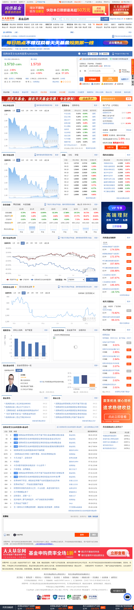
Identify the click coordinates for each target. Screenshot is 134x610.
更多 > (96, 105)
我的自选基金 (108, 155)
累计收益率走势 (9, 238)
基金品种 (23, 19)
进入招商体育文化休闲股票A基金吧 (69, 427)
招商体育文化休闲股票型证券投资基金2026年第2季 (37, 477)
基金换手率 (71, 330)
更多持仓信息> (91, 148)
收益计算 (56, 27)
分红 (32, 27)
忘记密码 (30, 2)
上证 (16, 32)
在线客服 (105, 577)
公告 (36, 27)
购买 (128, 247)
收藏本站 (5, 2)
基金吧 (85, 27)
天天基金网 (5, 36)
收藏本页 (128, 19)
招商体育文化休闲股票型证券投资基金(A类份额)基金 (37, 443)
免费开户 (22, 2)
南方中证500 (108, 173)
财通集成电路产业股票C (110, 254)
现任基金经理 (8, 366)
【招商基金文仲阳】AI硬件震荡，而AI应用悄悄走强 (35, 454)
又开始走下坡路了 (21, 503)
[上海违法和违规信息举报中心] (74, 597)
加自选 (94, 54)
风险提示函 (86, 577)
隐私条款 (75, 577)
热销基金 (121, 27)
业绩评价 (82, 330)
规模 (27, 79)
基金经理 (25, 92)
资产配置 (28, 330)
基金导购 (107, 27)
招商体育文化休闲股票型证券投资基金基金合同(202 (37, 439)
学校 (84, 24)
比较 (61, 24)
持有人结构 (99, 92)
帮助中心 (107, 2)
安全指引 (57, 577)
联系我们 (47, 577)
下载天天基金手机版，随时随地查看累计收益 (76, 238)
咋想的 (16, 462)
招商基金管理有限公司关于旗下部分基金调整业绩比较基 (39, 435)
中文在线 (67, 114)
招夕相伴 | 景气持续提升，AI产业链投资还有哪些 (34, 499)
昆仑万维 (67, 117)
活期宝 (106, 24)
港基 (36, 24)
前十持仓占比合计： (71, 145)
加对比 (105, 54)
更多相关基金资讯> (39, 421)
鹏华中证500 (108, 176)
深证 (72, 32)
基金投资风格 (58, 330)
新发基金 (20, 27)
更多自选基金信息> (123, 198)
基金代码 (113, 19)
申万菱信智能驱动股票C (110, 268)
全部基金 (14, 36)
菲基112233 (73, 481)
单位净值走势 (8, 105)
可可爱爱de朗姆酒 (75, 507)
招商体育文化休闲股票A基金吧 (15, 427)
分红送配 (62, 92)
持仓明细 (71, 92)
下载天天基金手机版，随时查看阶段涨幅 (61, 204)
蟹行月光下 (73, 469)
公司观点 (115, 105)
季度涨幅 (17, 204)
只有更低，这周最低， (23, 469)
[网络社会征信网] (59, 597)
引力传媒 (67, 139)
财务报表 (118, 92)
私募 (41, 27)
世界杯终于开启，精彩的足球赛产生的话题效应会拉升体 (37, 480)
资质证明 (29, 577)
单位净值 (7, 59)
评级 (40, 24)
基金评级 (55, 82)
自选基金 (99, 2)
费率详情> (107, 66)
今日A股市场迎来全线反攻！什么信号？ (30, 465)
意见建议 (96, 577)
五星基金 (128, 27)
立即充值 (123, 147)
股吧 (94, 114)
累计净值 (34, 59)
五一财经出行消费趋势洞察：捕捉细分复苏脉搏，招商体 (37, 507)
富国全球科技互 (109, 169)
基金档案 (6, 92)
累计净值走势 (8, 155)
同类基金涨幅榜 (109, 238)
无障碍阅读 (116, 2)
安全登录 (14, 2)
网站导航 (126, 2)
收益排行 (114, 27)
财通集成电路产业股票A (110, 247)
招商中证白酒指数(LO (110, 442)
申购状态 (27, 27)
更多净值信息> (91, 198)
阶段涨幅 (53, 92)
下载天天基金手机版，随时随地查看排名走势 (76, 287)
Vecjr (71, 503)
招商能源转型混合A (109, 384)
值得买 (66, 129)
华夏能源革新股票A (109, 436)
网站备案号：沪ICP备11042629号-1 (95, 590)
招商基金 (36, 82)
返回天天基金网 (66, 2)
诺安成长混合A (108, 445)
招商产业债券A (108, 118)
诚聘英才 (114, 577)
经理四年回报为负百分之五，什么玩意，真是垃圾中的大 (37, 488)
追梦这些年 (73, 488)
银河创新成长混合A (109, 448)
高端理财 (128, 24)
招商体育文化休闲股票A (27, 36)
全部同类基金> (125, 295)
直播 (89, 27)
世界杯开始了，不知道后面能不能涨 (28, 484)
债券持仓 (75, 105)
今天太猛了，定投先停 (23, 458)
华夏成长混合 (108, 163)
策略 (76, 27)
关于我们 (20, 577)
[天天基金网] (9, 19)
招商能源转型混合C (109, 377)
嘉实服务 (39, 49)
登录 (41, 382)
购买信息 (127, 92)
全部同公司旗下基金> (122, 392)
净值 (64, 155)
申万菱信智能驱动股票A (110, 261)
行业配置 (81, 92)
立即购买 (92, 79)
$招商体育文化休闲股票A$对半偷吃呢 (29, 450)
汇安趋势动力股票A (109, 275)
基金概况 (16, 92)
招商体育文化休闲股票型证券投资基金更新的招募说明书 (39, 446)
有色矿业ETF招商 (108, 342)
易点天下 (67, 120)
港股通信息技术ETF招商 (110, 370)
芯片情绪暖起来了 (21, 492)
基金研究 (70, 27)
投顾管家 (20, 24)
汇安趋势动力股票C (109, 282)
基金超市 (99, 27)
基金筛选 (49, 27)
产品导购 (88, 2)
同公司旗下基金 (109, 330)
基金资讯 (6, 398)
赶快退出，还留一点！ (23, 496)
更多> (57, 105)
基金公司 (120, 19)
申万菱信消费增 (109, 191)
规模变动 (90, 92)
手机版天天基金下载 (122, 54)
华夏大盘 (18, 49)
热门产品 (106, 105)
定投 (32, 24)
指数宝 (113, 24)
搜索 (104, 19)
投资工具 (49, 24)
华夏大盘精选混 (109, 166)
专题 (89, 24)
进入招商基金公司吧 (91, 427)
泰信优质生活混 (109, 188)
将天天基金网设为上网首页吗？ (55, 574)
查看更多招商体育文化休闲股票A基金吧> (82, 511)
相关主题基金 (108, 301)
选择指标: (81, 293)
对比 (92, 280)
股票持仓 (65, 105)
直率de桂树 (73, 458)
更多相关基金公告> (89, 421)
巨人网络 (67, 126)
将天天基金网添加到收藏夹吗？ (79, 574)
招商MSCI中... (108, 113)
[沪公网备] (90, 597)
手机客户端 (41, 2)
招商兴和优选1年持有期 (110, 363)
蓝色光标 (67, 123)
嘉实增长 (25, 49)
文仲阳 (62, 79)
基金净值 (13, 24)
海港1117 (72, 496)
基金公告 (109, 92)
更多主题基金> (125, 323)
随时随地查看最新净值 (44, 105)
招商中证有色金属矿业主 (111, 349)
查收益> (129, 130)
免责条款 (66, 577)
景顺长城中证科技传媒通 (111, 317)
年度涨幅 (26, 204)
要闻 (75, 24)
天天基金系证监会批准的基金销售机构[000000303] (47, 583)
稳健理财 (121, 24)
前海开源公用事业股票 (111, 439)
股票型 (11, 79)
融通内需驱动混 (109, 182)
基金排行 (27, 24)
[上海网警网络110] (43, 597)
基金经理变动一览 (24, 365)
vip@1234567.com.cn (62, 580)
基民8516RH (73, 450)
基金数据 (5, 24)
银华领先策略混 (109, 185)
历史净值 (44, 92)
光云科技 (67, 132)
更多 (130, 32)
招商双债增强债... (109, 123)
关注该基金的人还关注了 (113, 427)
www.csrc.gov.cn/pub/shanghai (77, 587)
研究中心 (38, 577)
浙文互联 (67, 136)
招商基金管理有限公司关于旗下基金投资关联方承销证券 (39, 473)
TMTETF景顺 (107, 310)
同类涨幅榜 (8, 607)
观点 (80, 24)
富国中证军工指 (109, 179)
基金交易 (77, 2)
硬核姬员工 (73, 492)
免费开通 (110, 147)
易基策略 (46, 49)
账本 (62, 27)
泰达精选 (32, 49)
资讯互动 (70, 24)
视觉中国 (67, 142)
